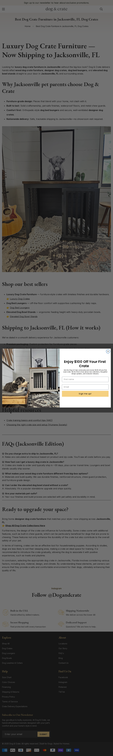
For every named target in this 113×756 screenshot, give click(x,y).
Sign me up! (85, 393)
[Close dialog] (108, 351)
